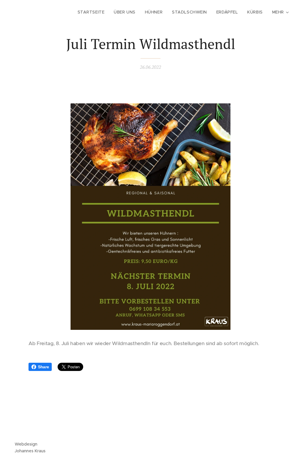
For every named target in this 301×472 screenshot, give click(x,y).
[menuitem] (92, 12)
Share (43, 367)
